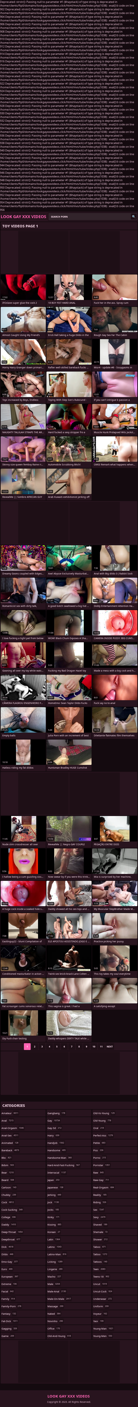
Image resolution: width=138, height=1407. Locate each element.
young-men (102, 1336)
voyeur (100, 1313)
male (53, 1284)
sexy (99, 1217)
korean (53, 1232)
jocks (53, 1209)
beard (8, 1180)
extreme (9, 1284)
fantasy (9, 1313)
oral (98, 1128)
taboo (99, 1246)
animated (10, 1143)
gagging (9, 1328)
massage (55, 1306)
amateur (10, 1113)
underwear (102, 1298)
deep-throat (12, 1232)
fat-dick (10, 1321)
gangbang (56, 1113)
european (10, 1276)
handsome (56, 1150)
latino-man (56, 1254)
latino (54, 1246)
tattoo (100, 1254)
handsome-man (59, 1157)
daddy (9, 1224)
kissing (54, 1224)
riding (99, 1202)
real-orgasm (103, 1187)
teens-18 (101, 1276)
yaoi (98, 1321)
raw (98, 1172)
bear (8, 1172)
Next (110, 1046)
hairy (53, 1135)
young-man (103, 1328)
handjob (55, 1143)
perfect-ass (103, 1135)
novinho (55, 1321)
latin (53, 1239)
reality (100, 1194)
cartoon (9, 1187)
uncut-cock (102, 1291)
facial (8, 1291)
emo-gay (10, 1261)
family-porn (11, 1306)
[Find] (134, 216)
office (53, 1328)
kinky (53, 1217)
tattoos (100, 1261)
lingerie (54, 1269)
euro (7, 1269)
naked (53, 1313)
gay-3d (54, 1128)
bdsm (8, 1165)
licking (54, 1261)
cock (8, 1202)
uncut (100, 1284)
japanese (55, 1187)
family (8, 1298)
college (9, 1217)
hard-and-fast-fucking (63, 1165)
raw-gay (101, 1180)
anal (7, 1120)
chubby (9, 1194)
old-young (102, 1120)
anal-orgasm (13, 1128)
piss (98, 1150)
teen (99, 1269)
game (8, 1336)
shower (100, 1239)
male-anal (56, 1291)
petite (99, 1143)
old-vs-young (104, 1113)
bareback (10, 1150)
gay (53, 1120)
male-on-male (59, 1298)
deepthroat (11, 1239)
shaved (100, 1224)
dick (7, 1246)
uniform (101, 1306)
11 (101, 1046)
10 (94, 1046)
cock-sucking (12, 1209)
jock (53, 1202)
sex (98, 1209)
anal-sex (10, 1135)
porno (99, 1157)
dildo (7, 1254)
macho (54, 1276)
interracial (56, 1172)
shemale (100, 1232)
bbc (6, 1157)
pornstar (101, 1165)
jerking (54, 1194)
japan (53, 1180)
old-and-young (59, 1336)
